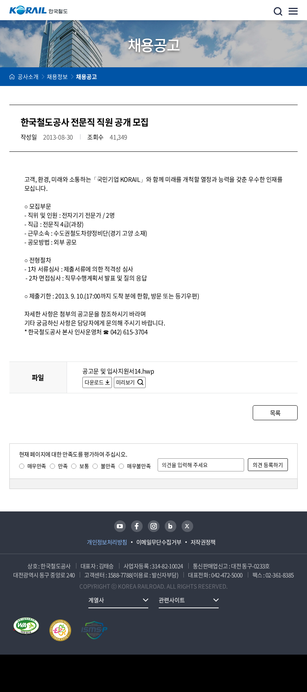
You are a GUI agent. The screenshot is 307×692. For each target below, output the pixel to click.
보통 (84, 466)
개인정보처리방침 (107, 542)
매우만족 (36, 466)
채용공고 (86, 77)
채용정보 (57, 77)
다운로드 (94, 382)
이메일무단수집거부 (159, 542)
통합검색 (278, 11)
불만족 (108, 466)
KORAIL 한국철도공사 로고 (38, 10)
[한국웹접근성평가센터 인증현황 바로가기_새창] (26, 630)
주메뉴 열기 (293, 11)
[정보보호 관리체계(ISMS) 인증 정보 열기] (94, 630)
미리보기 (126, 382)
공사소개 (28, 77)
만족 (62, 466)
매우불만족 (139, 466)
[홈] (12, 76)
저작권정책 (203, 542)
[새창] (120, 526)
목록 (275, 412)
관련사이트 (172, 600)
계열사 (96, 600)
